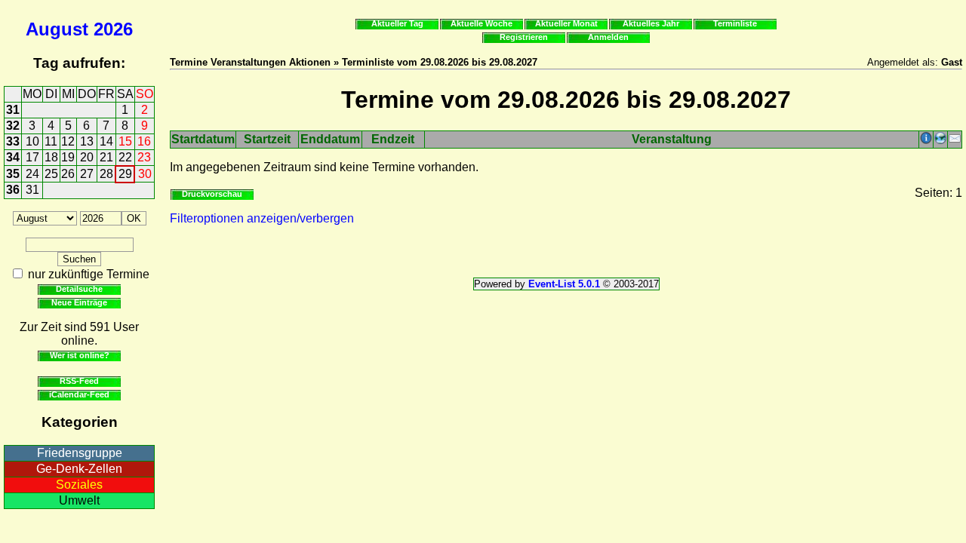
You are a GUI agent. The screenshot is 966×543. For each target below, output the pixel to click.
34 (13, 157)
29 (125, 173)
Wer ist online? (79, 355)
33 (13, 141)
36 (13, 189)
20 (87, 157)
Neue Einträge (79, 302)
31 (13, 109)
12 (68, 141)
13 (87, 141)
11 (51, 141)
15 (125, 141)
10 (32, 141)
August (57, 29)
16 (144, 141)
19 (68, 157)
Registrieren (524, 36)
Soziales (79, 484)
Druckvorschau (212, 193)
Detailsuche (79, 288)
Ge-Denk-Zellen (79, 468)
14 (106, 141)
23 (144, 157)
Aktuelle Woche (481, 23)
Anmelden (608, 36)
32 (13, 125)
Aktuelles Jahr (651, 23)
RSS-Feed (79, 380)
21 (106, 157)
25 (51, 173)
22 (125, 157)
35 (13, 173)
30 (145, 173)
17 (32, 157)
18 (51, 157)
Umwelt (79, 500)
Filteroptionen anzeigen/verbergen (262, 218)
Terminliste (735, 23)
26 (68, 173)
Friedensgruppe (79, 452)
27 (87, 173)
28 (106, 173)
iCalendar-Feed (79, 394)
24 (32, 173)
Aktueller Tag (397, 23)
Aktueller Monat (566, 23)
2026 (113, 29)
